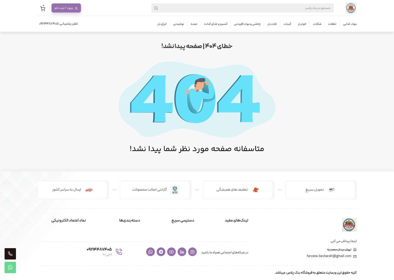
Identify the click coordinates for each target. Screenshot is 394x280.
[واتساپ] (150, 251)
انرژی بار (161, 24)
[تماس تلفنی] (10, 254)
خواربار (302, 24)
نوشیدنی (178, 24)
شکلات (317, 24)
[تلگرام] (161, 251)
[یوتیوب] (171, 251)
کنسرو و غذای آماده (215, 24)
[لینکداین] (182, 251)
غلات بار (272, 24)
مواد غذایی (350, 24)
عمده (194, 24)
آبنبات (287, 24)
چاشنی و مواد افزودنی (247, 24)
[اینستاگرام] (192, 251)
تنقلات (332, 24)
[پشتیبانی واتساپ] (10, 267)
